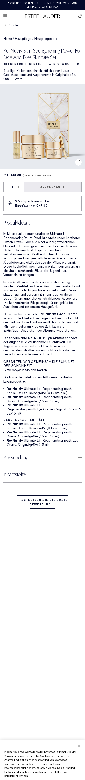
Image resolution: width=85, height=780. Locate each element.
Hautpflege (23, 39)
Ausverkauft (52, 187)
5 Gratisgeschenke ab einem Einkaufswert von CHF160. (42, 5)
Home (7, 39)
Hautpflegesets (46, 39)
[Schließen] (79, 746)
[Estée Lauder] (42, 15)
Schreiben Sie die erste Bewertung (44, 502)
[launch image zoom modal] (78, 162)
